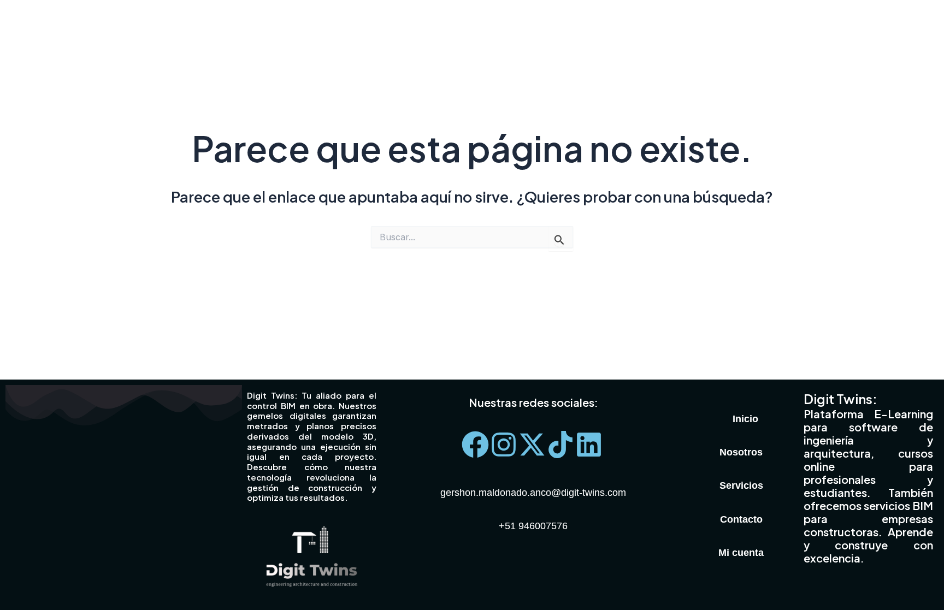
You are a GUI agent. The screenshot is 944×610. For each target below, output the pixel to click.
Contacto (741, 519)
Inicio (745, 418)
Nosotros (741, 452)
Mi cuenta (741, 552)
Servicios (741, 485)
